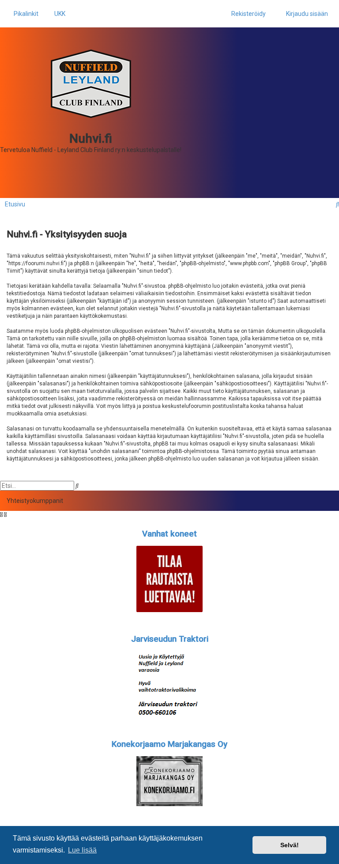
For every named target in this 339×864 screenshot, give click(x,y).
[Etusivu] (91, 83)
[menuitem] (57, 13)
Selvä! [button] (289, 845)
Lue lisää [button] (82, 850)
